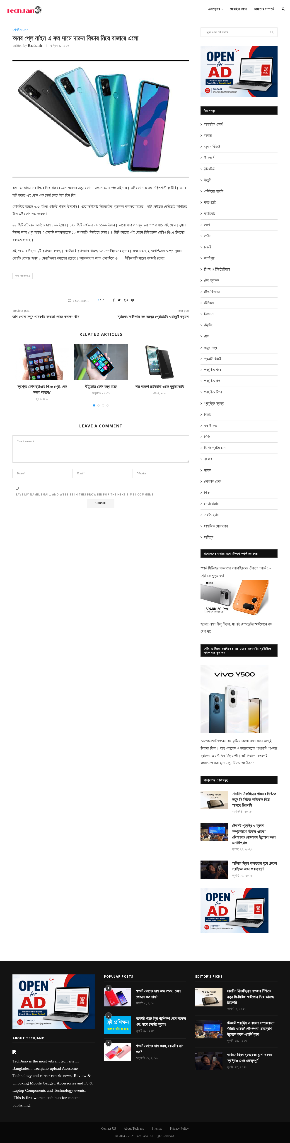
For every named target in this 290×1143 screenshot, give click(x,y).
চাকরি (207, 247)
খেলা (207, 225)
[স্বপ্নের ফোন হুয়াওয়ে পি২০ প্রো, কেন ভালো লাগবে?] (42, 362)
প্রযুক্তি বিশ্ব (213, 392)
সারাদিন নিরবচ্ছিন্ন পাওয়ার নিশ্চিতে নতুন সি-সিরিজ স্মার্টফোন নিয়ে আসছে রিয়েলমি (254, 799)
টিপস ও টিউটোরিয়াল (217, 269)
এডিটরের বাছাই (213, 191)
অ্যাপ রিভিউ (212, 146)
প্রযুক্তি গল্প (212, 381)
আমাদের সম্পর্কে (264, 9)
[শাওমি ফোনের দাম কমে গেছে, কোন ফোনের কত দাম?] (117, 997)
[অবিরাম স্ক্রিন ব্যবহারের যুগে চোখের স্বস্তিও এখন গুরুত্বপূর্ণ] (214, 870)
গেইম (207, 236)
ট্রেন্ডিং (208, 325)
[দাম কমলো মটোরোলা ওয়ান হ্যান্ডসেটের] (160, 362)
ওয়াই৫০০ (248, 763)
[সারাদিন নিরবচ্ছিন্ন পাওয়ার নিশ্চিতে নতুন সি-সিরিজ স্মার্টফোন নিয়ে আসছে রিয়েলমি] (214, 800)
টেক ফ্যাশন (211, 280)
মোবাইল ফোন (238, 9)
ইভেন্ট (207, 180)
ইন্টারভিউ (209, 169)
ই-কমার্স (209, 157)
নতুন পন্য (210, 347)
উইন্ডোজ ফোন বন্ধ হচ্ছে (101, 386)
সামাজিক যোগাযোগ (216, 526)
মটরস (207, 470)
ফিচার (207, 414)
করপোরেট (210, 202)
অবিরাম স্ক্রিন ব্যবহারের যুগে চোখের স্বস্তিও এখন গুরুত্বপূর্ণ (254, 866)
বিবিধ (207, 436)
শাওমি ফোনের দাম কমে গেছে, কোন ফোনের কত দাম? (158, 994)
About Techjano (134, 1128)
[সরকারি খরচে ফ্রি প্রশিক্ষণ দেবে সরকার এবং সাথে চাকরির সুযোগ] (117, 1025)
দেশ (206, 336)
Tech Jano (141, 1136)
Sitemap (157, 1128)
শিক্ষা (207, 492)
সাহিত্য (208, 537)
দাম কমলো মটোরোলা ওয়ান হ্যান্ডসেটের (159, 386)
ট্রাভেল (208, 314)
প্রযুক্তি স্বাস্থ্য (214, 403)
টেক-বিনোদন (212, 291)
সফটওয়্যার (211, 515)
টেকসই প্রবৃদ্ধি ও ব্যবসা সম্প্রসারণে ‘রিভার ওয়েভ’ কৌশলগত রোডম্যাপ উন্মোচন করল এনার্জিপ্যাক (254, 834)
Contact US (108, 1128)
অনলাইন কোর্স (213, 124)
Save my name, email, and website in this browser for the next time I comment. (85, 494)
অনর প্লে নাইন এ (22, 276)
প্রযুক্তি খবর (212, 370)
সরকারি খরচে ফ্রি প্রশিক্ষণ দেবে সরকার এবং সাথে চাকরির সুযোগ (161, 1021)
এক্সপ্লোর (214, 9)
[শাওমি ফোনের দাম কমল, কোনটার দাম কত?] (117, 1052)
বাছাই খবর (210, 425)
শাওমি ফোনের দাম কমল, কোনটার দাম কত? (159, 1049)
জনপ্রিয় (209, 258)
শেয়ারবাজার (211, 503)
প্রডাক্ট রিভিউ (212, 358)
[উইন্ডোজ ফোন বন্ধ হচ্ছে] (101, 362)
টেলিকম (209, 303)
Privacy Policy (179, 1128)
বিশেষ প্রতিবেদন (214, 448)
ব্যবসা (208, 459)
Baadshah (35, 45)
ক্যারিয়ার (209, 213)
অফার (208, 135)
